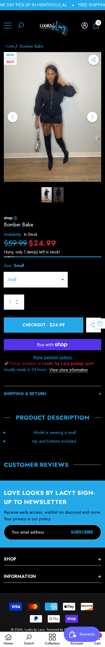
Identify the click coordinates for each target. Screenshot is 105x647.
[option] (52, 117)
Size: (14, 265)
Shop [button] (10, 559)
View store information (68, 370)
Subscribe (82, 532)
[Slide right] (92, 117)
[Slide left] (13, 117)
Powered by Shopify (60, 629)
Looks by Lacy (34, 629)
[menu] (7, 25)
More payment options (52, 357)
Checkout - (43, 325)
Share (93, 60)
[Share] (93, 60)
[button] (20, 25)
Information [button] (20, 576)
